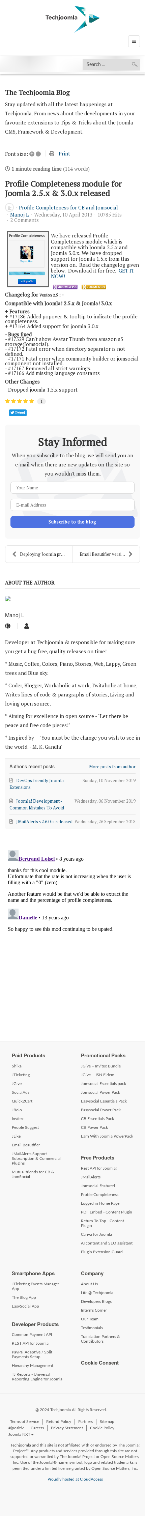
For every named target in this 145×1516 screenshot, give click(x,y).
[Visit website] (7, 626)
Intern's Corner (94, 1310)
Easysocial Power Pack (101, 1110)
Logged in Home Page (100, 1203)
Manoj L (19, 214)
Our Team (89, 1319)
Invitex (18, 1119)
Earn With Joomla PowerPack (107, 1136)
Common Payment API (32, 1335)
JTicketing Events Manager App (35, 1286)
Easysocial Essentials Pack (104, 1101)
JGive (17, 1084)
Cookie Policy (102, 1428)
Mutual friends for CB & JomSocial (33, 1174)
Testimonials (92, 1328)
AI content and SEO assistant (107, 1243)
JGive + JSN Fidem (97, 1075)
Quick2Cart (22, 1101)
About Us (89, 1284)
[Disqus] (72, 931)
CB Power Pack (94, 1127)
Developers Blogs (96, 1301)
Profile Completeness (99, 1195)
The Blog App (24, 1297)
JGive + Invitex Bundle (101, 1066)
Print (64, 153)
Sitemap (107, 1422)
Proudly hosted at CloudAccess (75, 1479)
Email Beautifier (26, 1145)
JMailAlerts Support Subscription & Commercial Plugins (36, 1158)
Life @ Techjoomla (97, 1293)
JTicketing (21, 1075)
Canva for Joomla (96, 1234)
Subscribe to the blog (72, 522)
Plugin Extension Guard (102, 1252)
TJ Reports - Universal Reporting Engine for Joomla (37, 1376)
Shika (17, 1066)
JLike (16, 1136)
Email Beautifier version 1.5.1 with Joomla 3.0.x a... (110, 554)
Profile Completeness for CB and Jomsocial (68, 207)
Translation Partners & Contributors (100, 1339)
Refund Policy (58, 1422)
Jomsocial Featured (98, 1186)
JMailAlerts (90, 1177)
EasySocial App (25, 1306)
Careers (37, 1428)
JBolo (17, 1110)
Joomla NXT (19, 1434)
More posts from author (112, 767)
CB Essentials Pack (97, 1119)
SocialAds (20, 1092)
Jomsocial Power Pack (100, 1092)
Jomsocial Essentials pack (103, 1084)
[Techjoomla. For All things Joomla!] (73, 19)
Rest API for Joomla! (99, 1168)
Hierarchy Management (32, 1366)
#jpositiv (16, 1428)
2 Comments (24, 220)
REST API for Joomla (30, 1343)
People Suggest (25, 1127)
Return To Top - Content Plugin (102, 1223)
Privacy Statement (67, 1428)
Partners (85, 1422)
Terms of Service (24, 1422)
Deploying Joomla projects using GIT (46, 554)
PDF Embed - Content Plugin (106, 1212)
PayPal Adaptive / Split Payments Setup (32, 1354)
